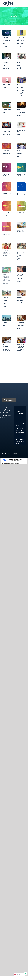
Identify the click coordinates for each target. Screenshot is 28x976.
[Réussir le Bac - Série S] (6, 187)
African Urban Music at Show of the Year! (21, 132)
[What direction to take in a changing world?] (21, 146)
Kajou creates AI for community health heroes (7, 112)
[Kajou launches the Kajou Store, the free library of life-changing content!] (6, 269)
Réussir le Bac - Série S (7, 194)
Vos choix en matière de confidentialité (15, 460)
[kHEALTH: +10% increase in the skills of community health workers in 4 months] (6, 56)
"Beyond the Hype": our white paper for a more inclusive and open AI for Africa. (20, 42)
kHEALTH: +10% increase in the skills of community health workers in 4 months (7, 65)
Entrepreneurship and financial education (7, 234)
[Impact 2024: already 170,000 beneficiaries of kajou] (6, 80)
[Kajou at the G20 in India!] (21, 225)
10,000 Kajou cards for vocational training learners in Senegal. (20, 277)
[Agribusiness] (21, 206)
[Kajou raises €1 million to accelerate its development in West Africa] (6, 340)
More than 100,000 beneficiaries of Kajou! (6, 253)
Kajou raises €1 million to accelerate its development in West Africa (7, 348)
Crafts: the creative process (6, 214)
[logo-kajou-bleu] (8, 1)
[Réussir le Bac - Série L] (21, 167)
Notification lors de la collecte (10, 463)
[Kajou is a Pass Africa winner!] (6, 318)
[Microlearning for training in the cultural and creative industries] (6, 125)
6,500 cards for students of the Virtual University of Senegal (21, 348)
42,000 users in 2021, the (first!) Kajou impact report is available (20, 326)
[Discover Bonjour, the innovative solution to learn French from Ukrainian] (21, 246)
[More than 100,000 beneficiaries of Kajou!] (6, 246)
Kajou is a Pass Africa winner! (6, 324)
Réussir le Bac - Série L (21, 174)
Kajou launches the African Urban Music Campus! (21, 112)
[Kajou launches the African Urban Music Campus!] (21, 105)
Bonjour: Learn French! (21, 194)
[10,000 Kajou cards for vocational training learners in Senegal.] (21, 269)
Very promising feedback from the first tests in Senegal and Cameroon (21, 370)
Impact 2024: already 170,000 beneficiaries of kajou (6, 87)
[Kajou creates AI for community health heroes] (6, 105)
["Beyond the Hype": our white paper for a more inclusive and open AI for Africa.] (21, 33)
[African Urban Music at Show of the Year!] (21, 125)
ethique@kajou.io (20, 439)
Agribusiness (20, 212)
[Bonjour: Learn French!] (21, 187)
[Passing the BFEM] (6, 167)
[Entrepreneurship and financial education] (6, 226)
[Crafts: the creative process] (6, 206)
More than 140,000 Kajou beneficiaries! (6, 152)
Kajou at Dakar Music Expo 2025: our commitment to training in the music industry (20, 90)
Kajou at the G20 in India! (20, 230)
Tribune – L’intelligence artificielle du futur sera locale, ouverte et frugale (6, 42)
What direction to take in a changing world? (20, 153)
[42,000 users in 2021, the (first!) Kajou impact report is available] (21, 318)
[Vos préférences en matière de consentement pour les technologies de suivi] (25, 973)
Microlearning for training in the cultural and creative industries (6, 133)
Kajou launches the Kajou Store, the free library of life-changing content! (7, 278)
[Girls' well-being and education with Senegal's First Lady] (21, 56)
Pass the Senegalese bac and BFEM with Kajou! (21, 300)
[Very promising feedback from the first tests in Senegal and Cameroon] (21, 361)
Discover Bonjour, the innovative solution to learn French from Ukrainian (20, 255)
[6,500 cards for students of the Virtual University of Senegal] (21, 340)
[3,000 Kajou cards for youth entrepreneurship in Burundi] (6, 361)
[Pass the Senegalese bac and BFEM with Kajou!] (21, 293)
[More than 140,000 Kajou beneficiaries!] (6, 146)
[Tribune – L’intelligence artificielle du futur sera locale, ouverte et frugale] (6, 33)
